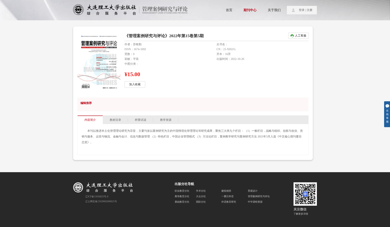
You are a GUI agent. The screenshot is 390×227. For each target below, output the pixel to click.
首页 (229, 10)
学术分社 (201, 190)
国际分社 (201, 201)
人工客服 (300, 35)
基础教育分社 (182, 201)
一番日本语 (227, 196)
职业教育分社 (182, 190)
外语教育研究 (228, 201)
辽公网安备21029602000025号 (101, 201)
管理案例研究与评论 (259, 196)
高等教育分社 (182, 196)
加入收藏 (135, 84)
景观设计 (253, 190)
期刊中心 (250, 10)
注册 (309, 10)
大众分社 (201, 196)
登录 (301, 10)
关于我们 (274, 10)
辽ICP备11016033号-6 (96, 196)
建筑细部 (226, 190)
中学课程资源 (255, 201)
